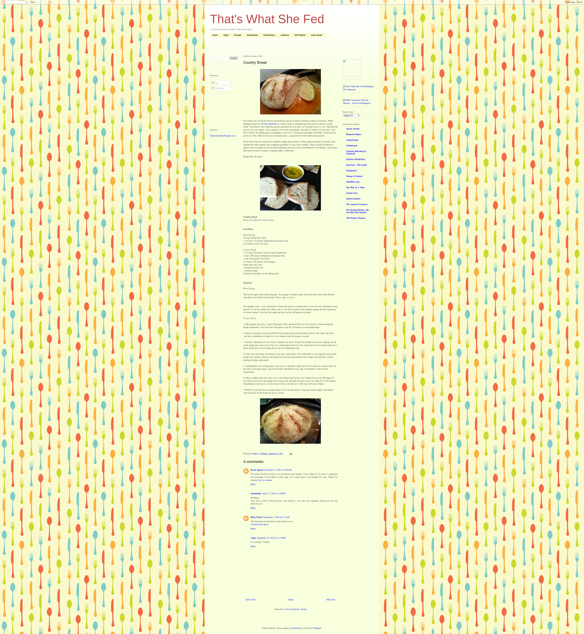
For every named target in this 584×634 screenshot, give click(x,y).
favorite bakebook (269, 123)
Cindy (253, 537)
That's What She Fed (267, 19)
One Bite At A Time (355, 187)
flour (256, 219)
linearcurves (297, 628)
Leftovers (285, 35)
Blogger (318, 628)
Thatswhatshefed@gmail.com (222, 135)
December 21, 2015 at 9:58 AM (278, 469)
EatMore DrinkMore (355, 159)
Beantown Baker (353, 134)
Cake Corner (316, 35)
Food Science (269, 35)
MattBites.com (353, 181)
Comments (218, 88)
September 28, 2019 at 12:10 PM (271, 537)
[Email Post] (290, 453)
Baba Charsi (256, 517)
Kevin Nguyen (257, 469)
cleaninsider (256, 493)
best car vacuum (265, 480)
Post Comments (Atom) (296, 609)
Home (215, 35)
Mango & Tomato (354, 176)
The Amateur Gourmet (356, 204)
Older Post (330, 599)
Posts (216, 82)
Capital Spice (352, 139)
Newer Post (250, 599)
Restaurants (252, 35)
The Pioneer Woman (355, 217)
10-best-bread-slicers (259, 524)
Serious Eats (351, 193)
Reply (253, 484)
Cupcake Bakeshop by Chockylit (356, 152)
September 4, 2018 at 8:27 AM (276, 517)
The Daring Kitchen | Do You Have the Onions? (357, 211)
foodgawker (351, 170)
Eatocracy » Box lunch (356, 164)
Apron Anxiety (353, 128)
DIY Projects (300, 35)
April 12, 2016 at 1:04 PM (273, 493)
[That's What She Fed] (352, 75)
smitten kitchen (353, 198)
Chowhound (351, 145)
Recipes (237, 35)
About (226, 35)
